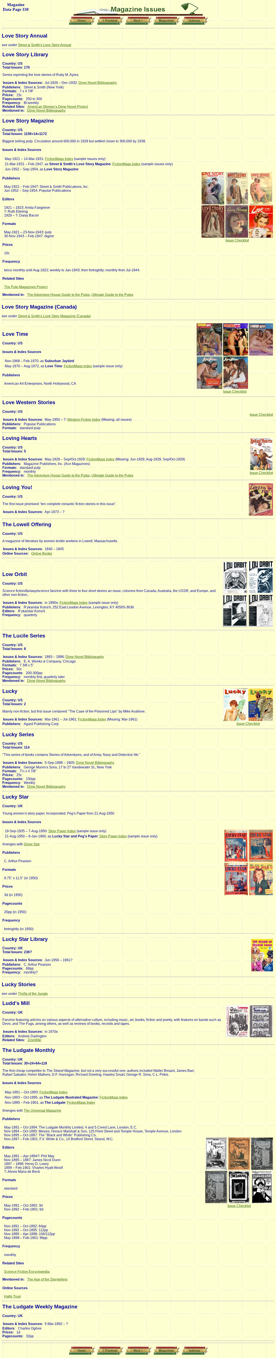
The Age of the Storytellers (47, 1279)
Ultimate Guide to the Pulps (112, 295)
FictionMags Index (59, 159)
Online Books (41, 553)
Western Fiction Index (83, 419)
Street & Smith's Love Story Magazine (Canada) (54, 316)
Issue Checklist (237, 240)
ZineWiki (34, 1040)
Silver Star (32, 844)
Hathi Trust (12, 1296)
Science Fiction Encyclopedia (27, 1271)
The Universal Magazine (42, 1110)
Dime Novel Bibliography (97, 83)
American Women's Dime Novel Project (58, 106)
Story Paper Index (62, 831)
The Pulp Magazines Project (25, 287)
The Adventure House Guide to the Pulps (58, 295)
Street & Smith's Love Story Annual (44, 45)
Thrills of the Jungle (33, 993)
